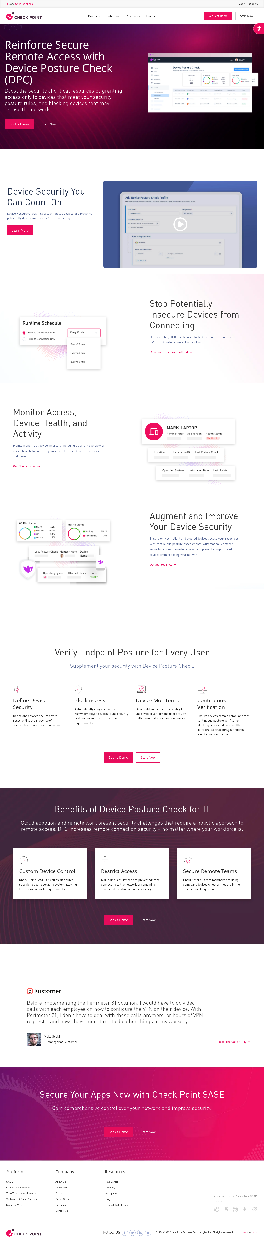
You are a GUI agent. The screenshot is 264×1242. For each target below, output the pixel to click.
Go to (21, 4)
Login (242, 4)
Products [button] (94, 16)
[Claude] (226, 1210)
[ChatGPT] (216, 1211)
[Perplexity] (235, 1211)
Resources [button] (133, 16)
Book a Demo (19, 124)
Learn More (20, 230)
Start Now (246, 16)
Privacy (242, 1233)
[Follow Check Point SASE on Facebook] (125, 1233)
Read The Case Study (232, 1042)
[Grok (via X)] (254, 1211)
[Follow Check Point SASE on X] (132, 1233)
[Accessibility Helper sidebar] (258, 28)
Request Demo (218, 16)
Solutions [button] (113, 16)
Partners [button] (152, 16)
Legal (255, 1233)
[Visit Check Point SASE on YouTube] (148, 1233)
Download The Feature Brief (169, 352)
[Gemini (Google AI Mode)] (244, 1211)
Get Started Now (24, 466)
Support (253, 4)
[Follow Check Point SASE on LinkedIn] (140, 1233)
